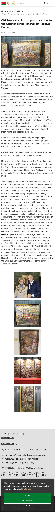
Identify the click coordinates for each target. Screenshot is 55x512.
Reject (27, 506)
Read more (26, 489)
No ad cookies (27, 501)
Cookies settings (9, 443)
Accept (27, 495)
